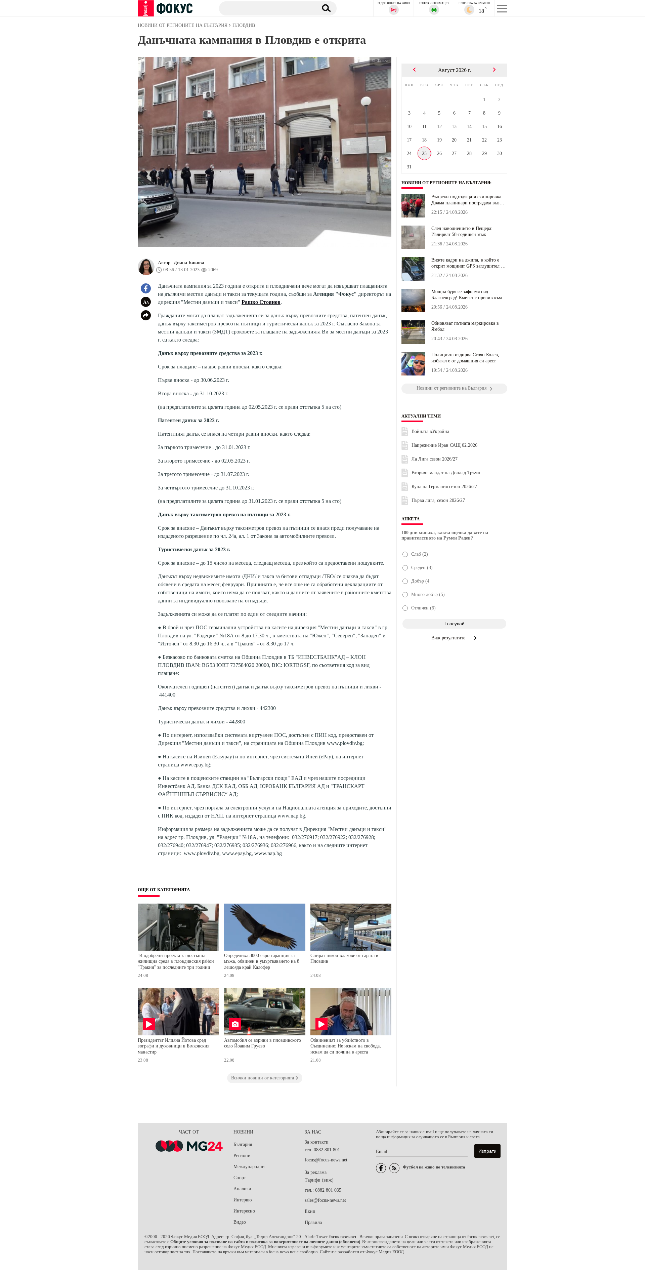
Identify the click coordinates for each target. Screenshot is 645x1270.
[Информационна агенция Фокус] (381, 1168)
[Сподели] (146, 315)
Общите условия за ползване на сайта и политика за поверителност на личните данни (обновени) (265, 1241)
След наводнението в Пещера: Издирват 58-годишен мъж (461, 231)
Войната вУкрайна (430, 431)
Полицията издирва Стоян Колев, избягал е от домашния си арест (465, 357)
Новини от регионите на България (445, 183)
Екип (310, 1211)
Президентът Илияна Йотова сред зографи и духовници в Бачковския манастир (173, 1046)
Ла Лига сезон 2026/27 (435, 459)
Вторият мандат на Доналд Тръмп (446, 472)
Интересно (244, 1211)
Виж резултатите (449, 637)
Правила (313, 1222)
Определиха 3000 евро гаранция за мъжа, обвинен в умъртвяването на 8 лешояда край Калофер (261, 961)
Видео (239, 1222)
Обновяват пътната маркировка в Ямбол (465, 326)
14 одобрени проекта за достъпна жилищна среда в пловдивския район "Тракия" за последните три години (176, 961)
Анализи (242, 1188)
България (242, 1144)
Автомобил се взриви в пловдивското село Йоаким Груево (262, 1043)
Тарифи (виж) (319, 1180)
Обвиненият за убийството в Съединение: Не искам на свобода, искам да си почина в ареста (345, 1046)
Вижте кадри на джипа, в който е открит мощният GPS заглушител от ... (468, 263)
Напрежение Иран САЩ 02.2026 (444, 445)
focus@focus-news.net (326, 1159)
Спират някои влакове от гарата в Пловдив (344, 958)
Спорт (239, 1177)
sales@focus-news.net (325, 1200)
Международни (249, 1166)
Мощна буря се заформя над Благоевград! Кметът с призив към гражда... (466, 295)
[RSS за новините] (394, 1168)
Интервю (242, 1199)
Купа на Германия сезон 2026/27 (444, 486)
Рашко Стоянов (261, 302)
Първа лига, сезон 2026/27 (438, 500)
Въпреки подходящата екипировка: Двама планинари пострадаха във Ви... (467, 200)
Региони (242, 1155)
